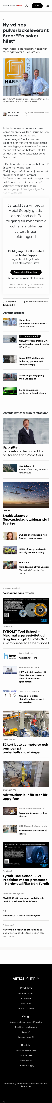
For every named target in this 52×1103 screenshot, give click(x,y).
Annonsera (26, 1003)
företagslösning (35, 287)
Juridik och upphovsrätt (26, 1027)
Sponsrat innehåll (26, 1037)
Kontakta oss (26, 1055)
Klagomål (26, 1032)
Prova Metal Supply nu (26, 272)
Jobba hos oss (26, 1060)
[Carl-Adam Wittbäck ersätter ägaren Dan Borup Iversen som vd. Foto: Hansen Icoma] (26, 77)
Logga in (39, 278)
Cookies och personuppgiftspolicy (26, 1022)
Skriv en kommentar (38, 301)
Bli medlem (26, 998)
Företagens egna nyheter (18, 593)
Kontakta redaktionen (26, 1051)
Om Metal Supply (26, 1065)
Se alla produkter (26, 1008)
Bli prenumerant (26, 993)
